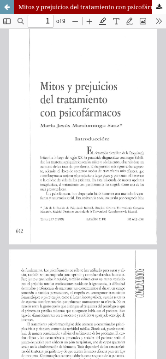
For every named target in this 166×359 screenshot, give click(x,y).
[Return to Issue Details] (7, 7)
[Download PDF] (159, 7)
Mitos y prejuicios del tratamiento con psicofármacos (92, 7)
